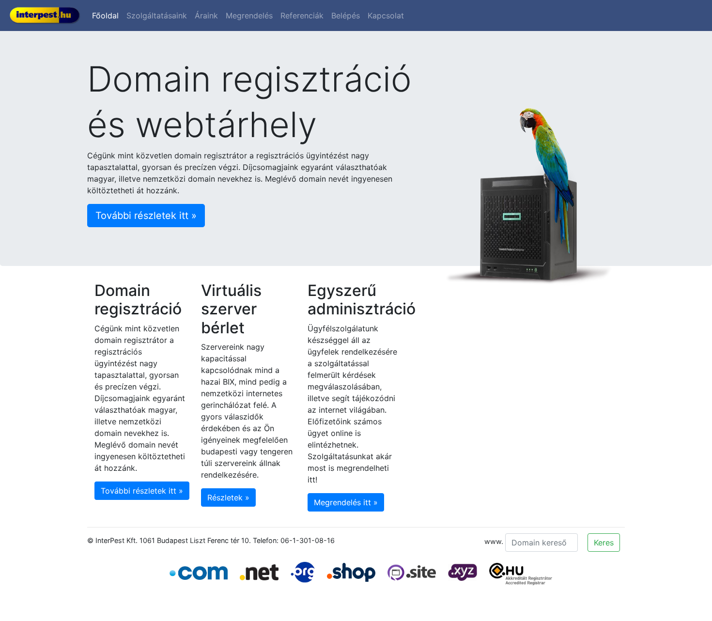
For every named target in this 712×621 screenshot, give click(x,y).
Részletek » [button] (228, 497)
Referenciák (302, 15)
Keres (604, 542)
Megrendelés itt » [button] (346, 502)
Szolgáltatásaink (156, 15)
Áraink (206, 15)
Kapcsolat (386, 15)
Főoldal (105, 15)
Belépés (345, 15)
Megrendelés (249, 15)
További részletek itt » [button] (146, 215)
